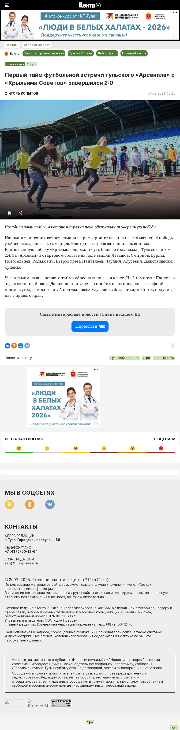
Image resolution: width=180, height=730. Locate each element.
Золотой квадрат (37, 45)
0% (19, 448)
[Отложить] (9, 213)
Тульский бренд (80, 53)
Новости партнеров (127, 660)
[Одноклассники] (14, 345)
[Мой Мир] (20, 345)
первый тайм (164, 358)
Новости (12, 45)
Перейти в (86, 326)
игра (146, 358)
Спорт (31, 64)
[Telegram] (27, 345)
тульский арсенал (124, 358)
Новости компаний (88, 660)
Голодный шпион (134, 53)
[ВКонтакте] (7, 345)
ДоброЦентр (107, 53)
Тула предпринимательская (44, 53)
